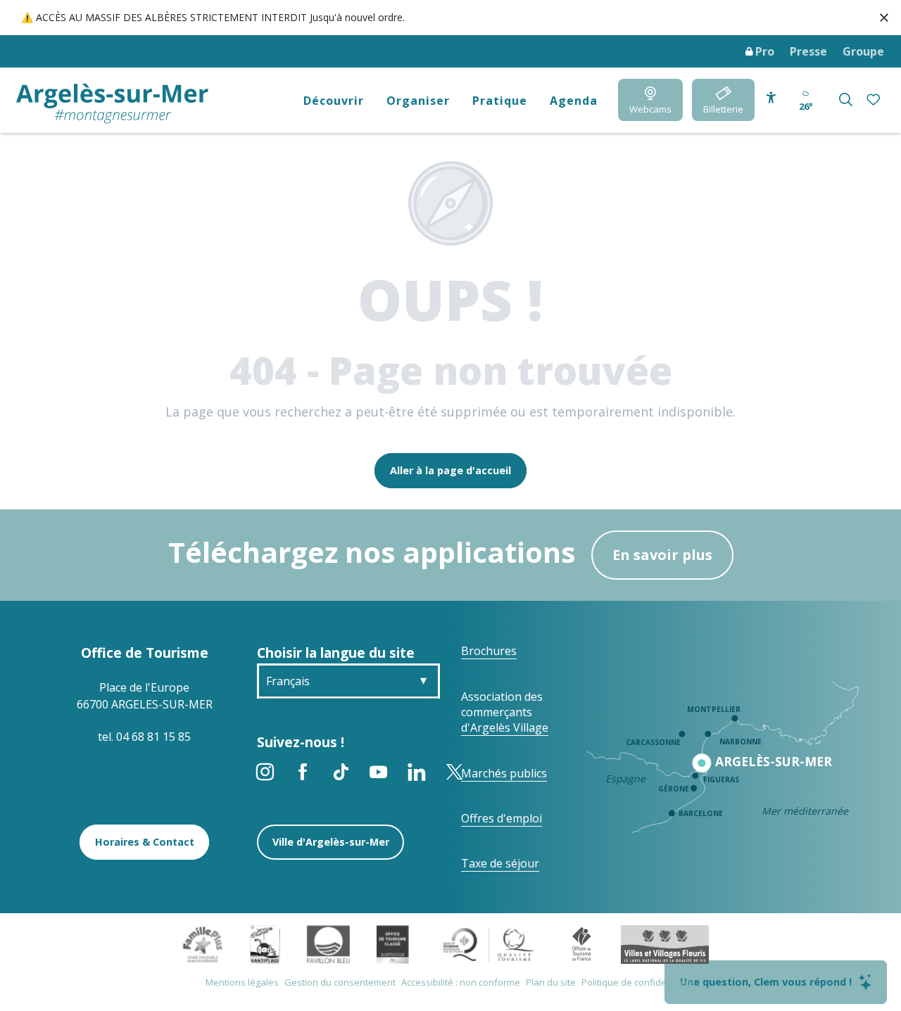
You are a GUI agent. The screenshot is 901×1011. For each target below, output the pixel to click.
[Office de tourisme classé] (392, 943)
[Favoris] (875, 100)
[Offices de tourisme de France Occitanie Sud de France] (489, 943)
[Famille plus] (203, 943)
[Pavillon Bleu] (328, 943)
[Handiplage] (265, 943)
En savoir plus (662, 554)
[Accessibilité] (771, 98)
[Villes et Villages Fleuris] (665, 943)
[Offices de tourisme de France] (582, 943)
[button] (845, 99)
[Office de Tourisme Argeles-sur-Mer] (112, 103)
